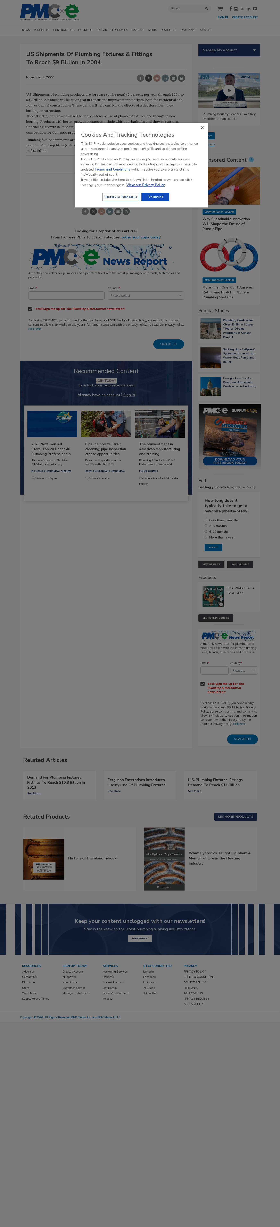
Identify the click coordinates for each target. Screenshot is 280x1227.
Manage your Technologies (121, 196)
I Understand (155, 196)
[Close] (202, 127)
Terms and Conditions (112, 169)
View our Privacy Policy (145, 185)
